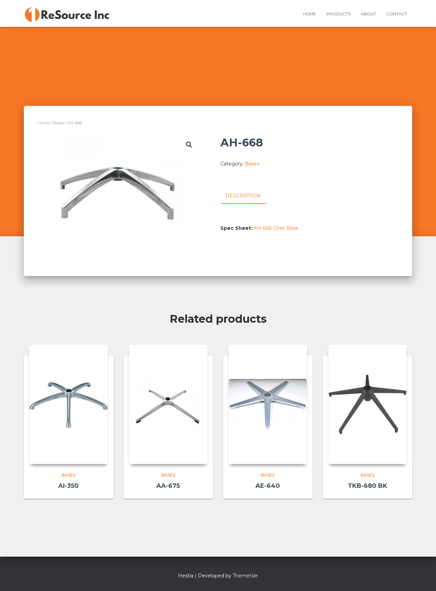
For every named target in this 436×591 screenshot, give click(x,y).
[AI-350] (68, 404)
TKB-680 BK (367, 486)
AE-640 (267, 486)
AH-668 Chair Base (276, 228)
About (368, 13)
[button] (189, 145)
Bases (58, 122)
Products (338, 13)
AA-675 (168, 486)
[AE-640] (268, 404)
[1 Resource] (67, 13)
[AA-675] (168, 405)
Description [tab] (243, 196)
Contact (396, 13)
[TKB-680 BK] (367, 404)
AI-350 (68, 486)
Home (309, 13)
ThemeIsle (245, 576)
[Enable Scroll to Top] (422, 577)
